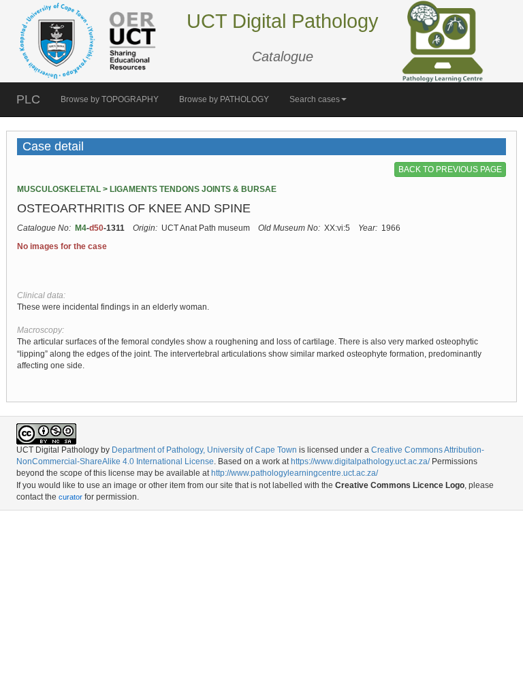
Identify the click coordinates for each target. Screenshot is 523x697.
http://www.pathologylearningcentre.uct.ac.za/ (294, 473)
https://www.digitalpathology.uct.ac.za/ (360, 461)
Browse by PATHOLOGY (224, 99)
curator (70, 497)
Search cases (314, 99)
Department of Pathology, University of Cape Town (204, 450)
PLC (28, 99)
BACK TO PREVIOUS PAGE (450, 169)
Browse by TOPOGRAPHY (110, 99)
